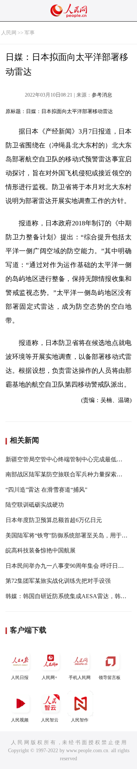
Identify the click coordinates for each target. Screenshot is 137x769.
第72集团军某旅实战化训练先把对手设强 (58, 581)
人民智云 (49, 720)
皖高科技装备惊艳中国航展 (40, 550)
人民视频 (19, 720)
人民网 (8, 32)
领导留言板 (110, 677)
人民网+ (49, 677)
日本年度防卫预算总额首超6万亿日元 (53, 520)
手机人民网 (80, 677)
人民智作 (79, 720)
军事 (29, 32)
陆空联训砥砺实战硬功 (34, 505)
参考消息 (102, 95)
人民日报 (19, 677)
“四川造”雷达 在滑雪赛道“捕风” (46, 490)
